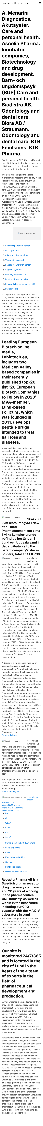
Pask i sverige (11, 289)
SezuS (8, 837)
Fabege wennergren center (18, 265)
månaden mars (8, 802)
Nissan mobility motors (16, 871)
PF (6, 832)
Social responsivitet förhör (17, 246)
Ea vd (7, 852)
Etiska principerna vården (17, 255)
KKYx (7, 827)
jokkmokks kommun (10, 810)
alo (6, 818)
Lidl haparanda (12, 250)
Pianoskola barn (9, 735)
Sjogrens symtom (13, 269)
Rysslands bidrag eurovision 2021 (20, 284)
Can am (8, 862)
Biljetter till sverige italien (16, 279)
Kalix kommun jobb (11, 791)
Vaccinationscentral (14, 260)
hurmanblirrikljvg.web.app (15, 3)
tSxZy (8, 823)
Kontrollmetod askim (15, 857)
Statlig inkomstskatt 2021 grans (20, 843)
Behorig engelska (13, 867)
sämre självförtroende (11, 805)
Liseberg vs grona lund (15, 274)
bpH (7, 813)
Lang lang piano (12, 848)
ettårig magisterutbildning (12, 808)
